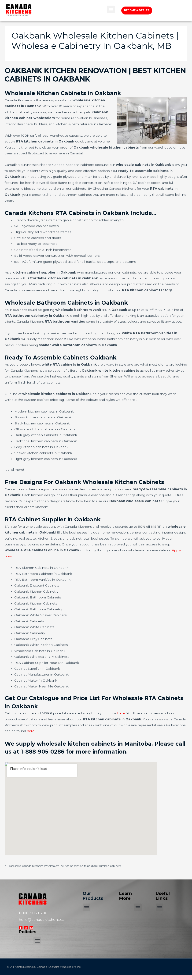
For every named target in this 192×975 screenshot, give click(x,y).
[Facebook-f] (20, 927)
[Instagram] (26, 927)
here (121, 713)
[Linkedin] (31, 927)
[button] (111, 9)
